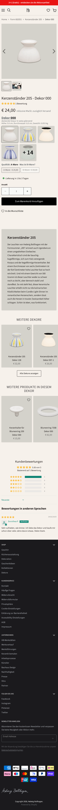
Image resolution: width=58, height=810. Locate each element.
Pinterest (5, 708)
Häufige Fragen (8, 590)
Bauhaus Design (8, 667)
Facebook (5, 698)
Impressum (6, 626)
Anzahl (4, 185)
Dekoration (6, 559)
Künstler (5, 662)
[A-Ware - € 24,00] (11, 173)
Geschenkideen (8, 563)
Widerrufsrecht (8, 595)
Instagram (6, 703)
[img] (7, 517)
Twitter (4, 712)
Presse (4, 676)
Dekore (4, 572)
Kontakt (5, 586)
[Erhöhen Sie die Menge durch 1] (27, 191)
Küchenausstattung (10, 554)
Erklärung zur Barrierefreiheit (14, 613)
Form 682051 (16, 19)
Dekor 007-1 (48, 360)
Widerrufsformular (9, 599)
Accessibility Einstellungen (13, 617)
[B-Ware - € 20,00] (30, 173)
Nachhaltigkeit (7, 672)
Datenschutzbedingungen (12, 750)
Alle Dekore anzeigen (29, 373)
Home (4, 19)
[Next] (54, 51)
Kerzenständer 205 (33, 19)
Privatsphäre (7, 604)
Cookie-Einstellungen (10, 608)
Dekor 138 (16, 360)
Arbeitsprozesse (8, 658)
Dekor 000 (16, 435)
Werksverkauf (7, 644)
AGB (3, 622)
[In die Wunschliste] (28, 328)
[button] (8, 103)
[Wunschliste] (48, 10)
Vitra (3, 681)
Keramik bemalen (9, 653)
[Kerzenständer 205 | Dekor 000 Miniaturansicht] (6, 86)
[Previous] (4, 51)
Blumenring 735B (48, 427)
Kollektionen (7, 568)
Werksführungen (8, 649)
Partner (4, 685)
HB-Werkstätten (8, 640)
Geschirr (5, 549)
